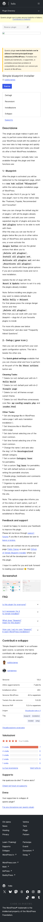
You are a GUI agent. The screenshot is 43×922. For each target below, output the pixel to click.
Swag (26, 855)
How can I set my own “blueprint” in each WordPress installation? (17, 630)
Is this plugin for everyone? (14, 604)
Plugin (25, 830)
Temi (25, 826)
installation (36, 716)
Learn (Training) (9, 842)
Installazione (10, 107)
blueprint (27, 716)
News (4, 826)
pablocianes (10, 80)
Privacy (5, 834)
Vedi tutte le (35, 768)
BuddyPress (8, 875)
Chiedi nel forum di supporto (14, 786)
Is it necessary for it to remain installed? (11, 612)
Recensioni (9, 101)
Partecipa (27, 842)
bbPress (7, 871)
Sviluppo (8, 113)
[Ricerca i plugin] (27, 27)
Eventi (25, 846)
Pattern (26, 834)
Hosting (5, 830)
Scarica (7, 86)
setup (38, 721)
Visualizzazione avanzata (13, 727)
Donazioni (28, 850)
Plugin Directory (8, 11)
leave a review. (8, 540)
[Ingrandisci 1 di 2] (17, 583)
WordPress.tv (9, 855)
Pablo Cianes (13, 549)
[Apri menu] (39, 3)
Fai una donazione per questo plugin (18, 807)
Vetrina (26, 822)
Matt (5, 867)
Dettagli (8, 95)
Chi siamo (6, 822)
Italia (10, 886)
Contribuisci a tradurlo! (21, 19)
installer (31, 721)
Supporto (9, 120)
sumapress (12, 670)
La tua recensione (10, 768)
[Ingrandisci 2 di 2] (37, 583)
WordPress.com (10, 862)
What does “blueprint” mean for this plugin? (12, 621)
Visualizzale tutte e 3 (33, 711)
